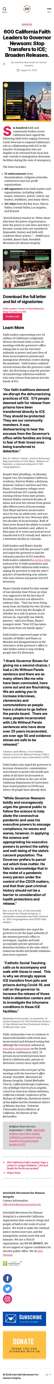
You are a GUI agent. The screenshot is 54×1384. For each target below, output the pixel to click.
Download (12, 316)
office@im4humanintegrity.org (22, 1204)
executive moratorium (16, 1048)
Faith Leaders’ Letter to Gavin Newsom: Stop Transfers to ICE (23, 310)
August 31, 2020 (29, 70)
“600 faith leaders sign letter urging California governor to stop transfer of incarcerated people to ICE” (27, 1137)
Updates (27, 24)
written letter (42, 560)
